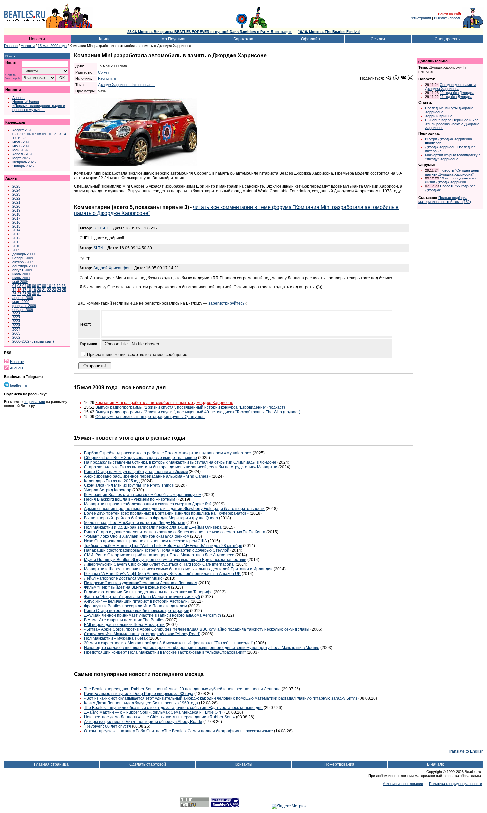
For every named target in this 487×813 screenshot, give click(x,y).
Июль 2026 (21, 142)
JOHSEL (101, 228)
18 (29, 290)
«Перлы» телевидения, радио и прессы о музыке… (38, 108)
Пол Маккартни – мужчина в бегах (116, 638)
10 (49, 134)
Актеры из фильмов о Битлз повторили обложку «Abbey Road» (143, 721)
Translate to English (466, 751)
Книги (104, 39)
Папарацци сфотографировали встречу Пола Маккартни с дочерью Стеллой (156, 550)
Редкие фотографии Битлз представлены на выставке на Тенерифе (148, 592)
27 (19, 294)
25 (64, 290)
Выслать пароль (447, 18)
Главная (11, 46)
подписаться (34, 402)
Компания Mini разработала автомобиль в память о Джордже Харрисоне (164, 402)
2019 (16, 210)
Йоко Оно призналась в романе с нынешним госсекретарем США (145, 541)
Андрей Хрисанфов (111, 268)
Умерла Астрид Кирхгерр (107, 490)
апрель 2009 (22, 298)
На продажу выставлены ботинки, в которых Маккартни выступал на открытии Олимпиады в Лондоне (180, 462)
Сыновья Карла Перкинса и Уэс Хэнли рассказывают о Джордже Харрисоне (452, 124)
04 (24, 286)
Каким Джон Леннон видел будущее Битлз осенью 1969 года (141, 703)
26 (14, 294)
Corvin (103, 72)
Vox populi (12, 78)
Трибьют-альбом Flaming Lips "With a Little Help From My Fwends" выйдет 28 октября (163, 545)
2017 (16, 218)
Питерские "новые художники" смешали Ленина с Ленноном (140, 583)
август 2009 (22, 270)
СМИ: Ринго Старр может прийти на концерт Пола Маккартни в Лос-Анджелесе (159, 555)
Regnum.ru (107, 78)
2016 (16, 222)
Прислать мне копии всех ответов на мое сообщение (137, 354)
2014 (16, 230)
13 (59, 134)
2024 (16, 190)
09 (44, 134)
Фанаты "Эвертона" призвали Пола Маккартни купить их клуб (142, 596)
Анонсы (18, 98)
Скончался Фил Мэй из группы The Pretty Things (129, 485)
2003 (16, 333)
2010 (16, 246)
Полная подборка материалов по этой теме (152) (444, 200)
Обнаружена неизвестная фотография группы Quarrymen (150, 416)
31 (39, 294)
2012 (16, 238)
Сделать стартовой (147, 764)
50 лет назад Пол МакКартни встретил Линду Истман (134, 522)
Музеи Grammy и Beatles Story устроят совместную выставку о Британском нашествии (165, 559)
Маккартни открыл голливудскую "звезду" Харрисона (452, 157)
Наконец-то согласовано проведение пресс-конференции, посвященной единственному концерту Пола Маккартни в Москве (201, 647)
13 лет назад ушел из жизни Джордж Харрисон (450, 180)
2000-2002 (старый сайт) (33, 341)
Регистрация (420, 18)
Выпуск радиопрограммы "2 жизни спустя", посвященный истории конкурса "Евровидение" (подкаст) (190, 407)
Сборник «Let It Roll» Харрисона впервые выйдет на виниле (140, 457)
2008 (16, 314)
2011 (16, 242)
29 (29, 294)
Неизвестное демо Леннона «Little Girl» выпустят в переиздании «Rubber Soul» (159, 717)
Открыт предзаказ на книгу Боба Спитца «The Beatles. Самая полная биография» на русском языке (178, 731)
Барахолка (243, 39)
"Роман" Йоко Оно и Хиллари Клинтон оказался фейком (136, 536)
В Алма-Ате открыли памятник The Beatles (124, 620)
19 (19, 138)
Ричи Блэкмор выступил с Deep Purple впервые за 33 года (138, 693)
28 (24, 294)
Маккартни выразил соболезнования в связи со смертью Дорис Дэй (148, 504)
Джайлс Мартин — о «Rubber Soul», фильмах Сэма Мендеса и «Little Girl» (153, 712)
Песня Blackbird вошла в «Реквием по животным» (130, 499)
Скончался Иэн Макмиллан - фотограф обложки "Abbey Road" (142, 634)
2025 (16, 186)
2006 (16, 322)
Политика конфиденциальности (455, 784)
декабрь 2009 (23, 254)
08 (39, 134)
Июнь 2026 (21, 146)
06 (29, 134)
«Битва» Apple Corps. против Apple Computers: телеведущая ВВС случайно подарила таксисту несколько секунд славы (196, 629)
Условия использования (403, 784)
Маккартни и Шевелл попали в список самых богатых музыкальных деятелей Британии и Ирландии (178, 569)
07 (34, 134)
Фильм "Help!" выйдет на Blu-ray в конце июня (127, 587)
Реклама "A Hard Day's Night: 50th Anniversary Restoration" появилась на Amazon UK (162, 573)
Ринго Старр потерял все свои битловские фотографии (136, 610)
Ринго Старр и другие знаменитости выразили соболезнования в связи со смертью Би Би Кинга (174, 532)
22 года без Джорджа (457, 93)
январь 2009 (22, 310)
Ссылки (378, 39)
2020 (16, 206)
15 (19, 290)
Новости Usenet (25, 102)
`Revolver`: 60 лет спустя (107, 726)
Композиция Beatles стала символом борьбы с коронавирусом (142, 494)
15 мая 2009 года (52, 46)
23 (24, 138)
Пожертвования (339, 764)
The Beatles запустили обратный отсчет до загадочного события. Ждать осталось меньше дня (173, 707)
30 (34, 294)
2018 (16, 214)
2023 (16, 194)
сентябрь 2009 (24, 266)
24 (59, 290)
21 (44, 290)
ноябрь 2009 (22, 258)
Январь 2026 (23, 166)
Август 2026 (22, 130)
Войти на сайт (449, 14)
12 (54, 134)
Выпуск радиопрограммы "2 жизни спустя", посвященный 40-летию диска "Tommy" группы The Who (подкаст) (197, 412)
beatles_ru (18, 385)
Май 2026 (20, 150)
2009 (16, 250)
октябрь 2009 (23, 262)
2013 (16, 234)
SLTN (98, 248)
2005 (16, 326)
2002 (16, 337)
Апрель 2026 (22, 154)
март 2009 (20, 302)
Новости (37, 39)
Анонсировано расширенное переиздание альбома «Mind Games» (147, 476)
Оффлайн (310, 39)
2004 (16, 329)
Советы (10, 75)
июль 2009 (21, 274)
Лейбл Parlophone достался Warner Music (123, 578)
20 (39, 290)
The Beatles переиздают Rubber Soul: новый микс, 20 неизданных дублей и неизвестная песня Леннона (182, 689)
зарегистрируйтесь (226, 303)
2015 (16, 226)
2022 (16, 198)
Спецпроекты (447, 39)
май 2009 (20, 282)
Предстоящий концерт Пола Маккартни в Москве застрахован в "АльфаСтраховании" (165, 652)
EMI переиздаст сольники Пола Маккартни (124, 624)
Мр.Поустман (174, 39)
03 (19, 134)
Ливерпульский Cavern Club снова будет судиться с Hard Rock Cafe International (159, 564)
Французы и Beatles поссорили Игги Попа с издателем (135, 606)
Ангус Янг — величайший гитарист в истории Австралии (137, 601)
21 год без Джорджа (456, 97)
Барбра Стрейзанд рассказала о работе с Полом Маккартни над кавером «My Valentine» (168, 453)
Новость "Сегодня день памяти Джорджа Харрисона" (452, 172)
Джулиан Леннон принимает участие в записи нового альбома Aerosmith (152, 615)
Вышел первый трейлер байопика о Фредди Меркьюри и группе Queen (151, 518)
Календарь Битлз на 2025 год (112, 481)
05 (24, 134)
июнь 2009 (21, 278)
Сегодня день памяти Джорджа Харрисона (450, 87)
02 (14, 134)
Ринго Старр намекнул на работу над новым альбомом (136, 471)
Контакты (243, 764)
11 (54, 286)
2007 (16, 318)
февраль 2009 (24, 306)
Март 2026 (21, 158)
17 (14, 138)
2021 (16, 202)
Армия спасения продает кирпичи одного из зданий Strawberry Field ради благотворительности (174, 508)
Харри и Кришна (438, 116)
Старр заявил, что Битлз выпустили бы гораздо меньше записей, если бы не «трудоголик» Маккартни (180, 467)
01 (14, 286)
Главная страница (51, 764)
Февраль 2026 (24, 162)
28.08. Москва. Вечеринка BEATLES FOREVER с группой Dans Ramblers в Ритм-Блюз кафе (209, 32)
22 (49, 290)
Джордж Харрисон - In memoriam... (126, 85)
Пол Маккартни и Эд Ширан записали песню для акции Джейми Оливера (153, 527)
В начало (435, 764)
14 (64, 134)
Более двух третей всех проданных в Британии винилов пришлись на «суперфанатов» (166, 513)
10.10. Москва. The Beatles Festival (329, 32)
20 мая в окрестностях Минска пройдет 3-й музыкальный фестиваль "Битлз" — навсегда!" (168, 643)
